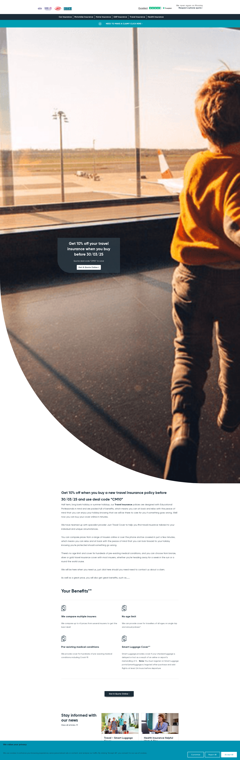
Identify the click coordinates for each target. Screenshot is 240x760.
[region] (120, 750)
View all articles (68, 725)
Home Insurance (103, 17)
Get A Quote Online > (88, 267)
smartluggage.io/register (140, 664)
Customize (195, 755)
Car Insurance (65, 17)
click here (106, 569)
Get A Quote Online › (119, 694)
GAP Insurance (120, 17)
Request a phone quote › (191, 8)
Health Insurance (156, 17)
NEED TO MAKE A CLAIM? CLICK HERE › (124, 23)
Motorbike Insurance (83, 17)
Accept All (229, 755)
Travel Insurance (137, 17)
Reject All (212, 755)
